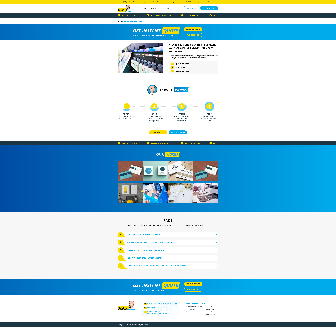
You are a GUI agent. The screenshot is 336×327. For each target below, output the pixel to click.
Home (144, 8)
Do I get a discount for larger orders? (144, 258)
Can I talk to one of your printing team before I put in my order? (156, 266)
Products (154, 8)
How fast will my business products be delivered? (149, 242)
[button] (168, 234)
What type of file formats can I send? (143, 235)
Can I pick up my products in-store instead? (146, 250)
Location (166, 8)
